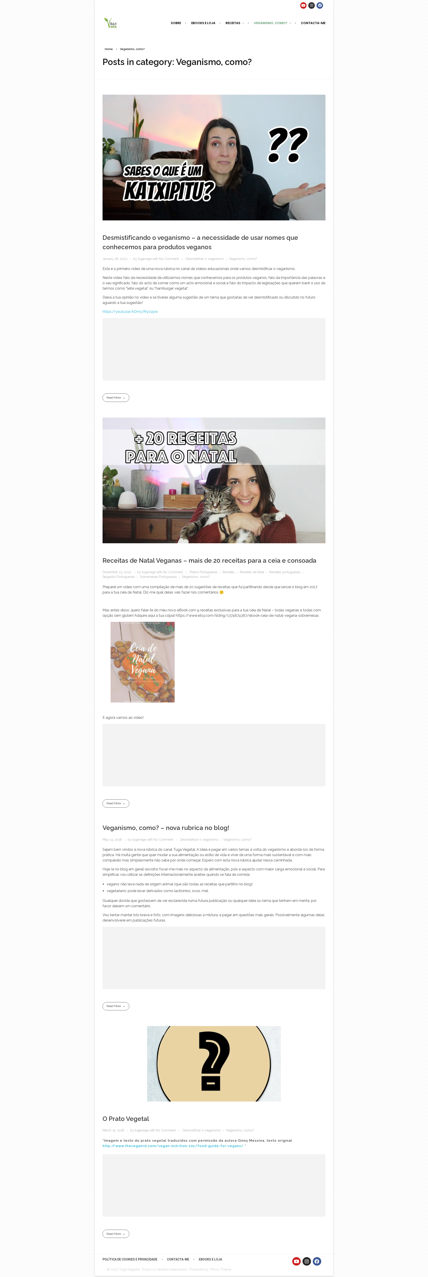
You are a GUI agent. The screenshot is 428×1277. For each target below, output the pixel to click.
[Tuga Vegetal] (111, 22)
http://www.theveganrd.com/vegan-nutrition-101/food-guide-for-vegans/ (173, 1146)
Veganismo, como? (243, 259)
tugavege (145, 259)
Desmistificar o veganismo (205, 259)
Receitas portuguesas (284, 572)
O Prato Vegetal (126, 1118)
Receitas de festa (252, 572)
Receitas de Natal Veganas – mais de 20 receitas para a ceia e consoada (209, 560)
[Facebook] (320, 5)
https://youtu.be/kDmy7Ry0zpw (130, 311)
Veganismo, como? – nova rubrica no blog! (166, 828)
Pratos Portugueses (204, 572)
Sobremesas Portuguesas (158, 577)
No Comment (169, 259)
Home (109, 49)
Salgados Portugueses (119, 577)
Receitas (229, 572)
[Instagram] (311, 5)
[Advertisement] (215, 350)
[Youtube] (303, 5)
